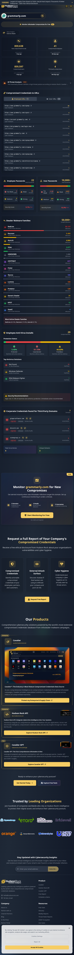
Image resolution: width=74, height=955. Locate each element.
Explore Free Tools (50, 783)
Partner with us (6, 911)
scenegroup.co (15, 437)
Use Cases (42, 923)
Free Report (42, 894)
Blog (2, 917)
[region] (37, 939)
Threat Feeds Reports (45, 917)
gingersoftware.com (17, 418)
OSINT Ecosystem (44, 920)
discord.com (14, 428)
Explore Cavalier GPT (36, 764)
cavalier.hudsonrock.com (19, 643)
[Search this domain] (27, 418)
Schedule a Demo (44, 897)
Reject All (37, 942)
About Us (4, 907)
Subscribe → (53, 869)
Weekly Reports (43, 914)
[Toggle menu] (71, 6)
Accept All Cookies (37, 947)
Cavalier (41, 885)
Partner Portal (5, 923)
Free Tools (42, 907)
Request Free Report (38, 599)
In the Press (5, 920)
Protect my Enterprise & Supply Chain (35, 700)
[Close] (69, 928)
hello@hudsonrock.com (11, 895)
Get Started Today (23, 783)
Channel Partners (6, 914)
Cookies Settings (37, 936)
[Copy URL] (31, 106)
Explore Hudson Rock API (35, 733)
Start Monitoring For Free (38, 515)
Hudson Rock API (44, 888)
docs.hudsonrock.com (18, 716)
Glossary (41, 911)
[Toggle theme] (66, 6)
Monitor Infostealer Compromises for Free (38, 24)
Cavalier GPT (43, 891)
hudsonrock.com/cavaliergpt (19, 747)
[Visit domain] (30, 418)
